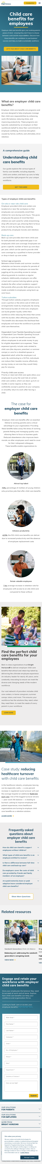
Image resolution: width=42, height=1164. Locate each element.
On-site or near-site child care (14, 203)
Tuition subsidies (9, 297)
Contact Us (30, 3)
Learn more (6, 816)
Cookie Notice (15, 1161)
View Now (9, 960)
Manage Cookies (29, 1157)
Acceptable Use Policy (26, 1161)
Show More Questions (21, 896)
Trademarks (36, 1161)
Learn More (8, 713)
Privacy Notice (6, 1161)
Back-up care (7, 235)
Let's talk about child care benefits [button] (21, 49)
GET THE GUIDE (21, 187)
